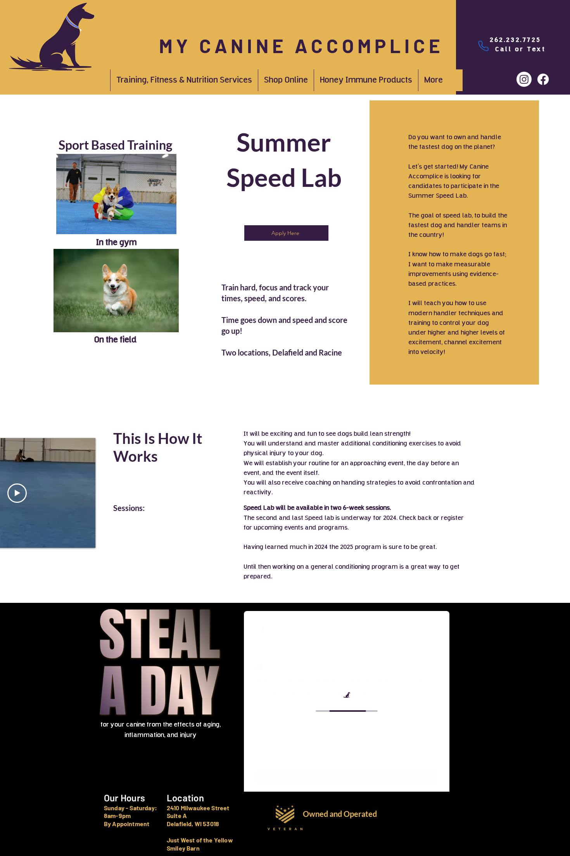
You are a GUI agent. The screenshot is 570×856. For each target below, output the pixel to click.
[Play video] (17, 493)
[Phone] (483, 46)
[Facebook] (543, 79)
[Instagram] (524, 79)
